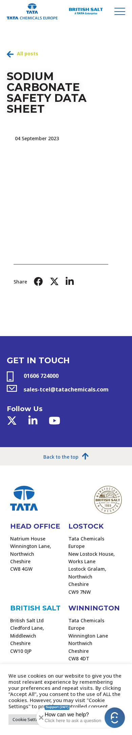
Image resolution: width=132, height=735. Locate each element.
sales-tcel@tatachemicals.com (66, 389)
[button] (115, 718)
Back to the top (61, 457)
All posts (27, 53)
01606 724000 (41, 376)
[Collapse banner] (41, 718)
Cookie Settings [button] (29, 719)
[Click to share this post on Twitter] (54, 282)
